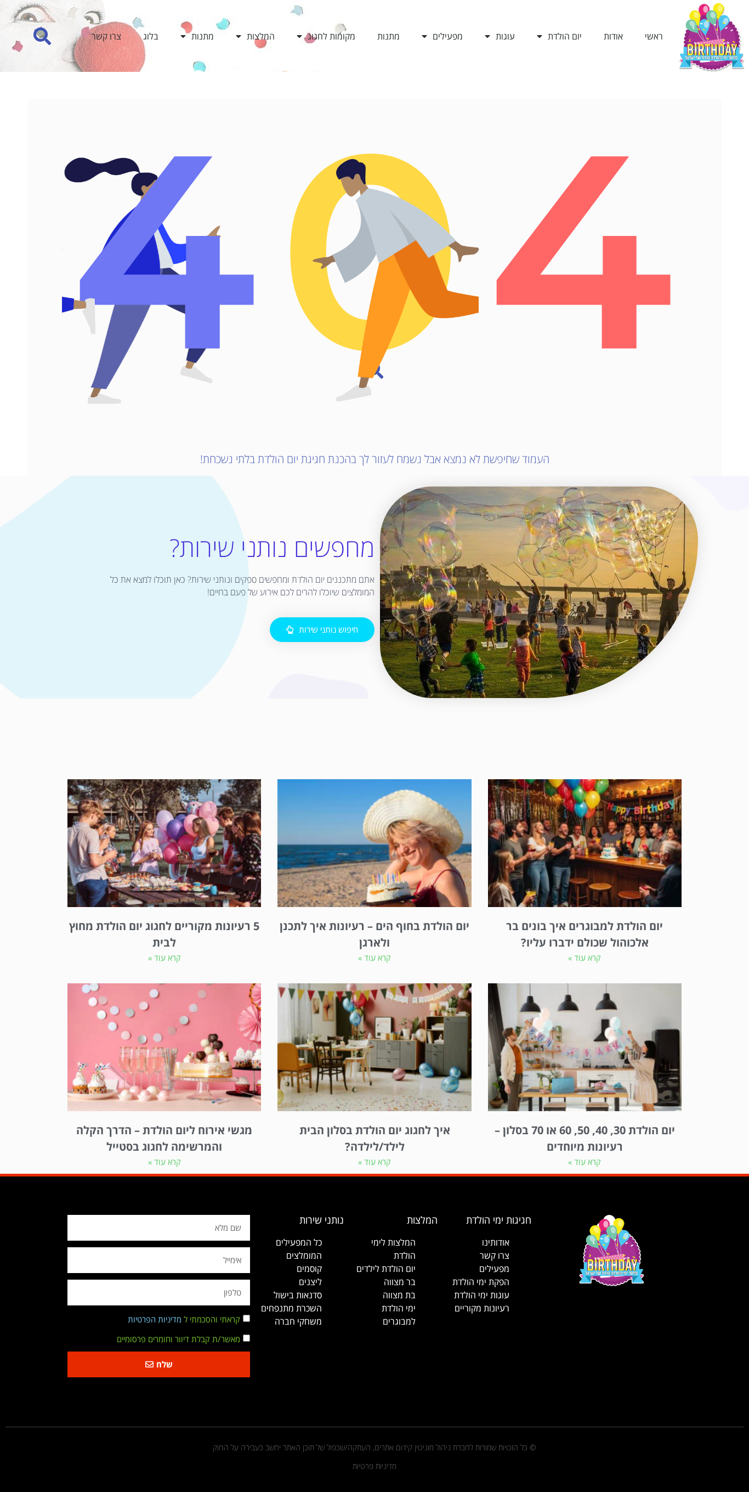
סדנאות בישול (298, 1295)
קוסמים (309, 1269)
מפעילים (448, 36)
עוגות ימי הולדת (481, 1295)
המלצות (261, 36)
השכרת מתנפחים (291, 1308)
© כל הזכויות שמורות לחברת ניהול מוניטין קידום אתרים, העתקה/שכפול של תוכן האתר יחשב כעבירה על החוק (374, 1447)
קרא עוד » (584, 957)
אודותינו (495, 1242)
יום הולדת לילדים (386, 1269)
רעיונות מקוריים (482, 1308)
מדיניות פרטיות (374, 1466)
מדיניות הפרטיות (154, 1319)
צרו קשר (106, 36)
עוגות (505, 36)
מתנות (388, 36)
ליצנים (310, 1282)
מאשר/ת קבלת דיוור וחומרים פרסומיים (178, 1339)
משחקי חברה (298, 1321)
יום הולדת (565, 36)
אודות (613, 36)
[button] (42, 36)
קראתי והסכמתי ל (184, 1319)
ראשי (654, 36)
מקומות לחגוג (331, 36)
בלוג (150, 36)
